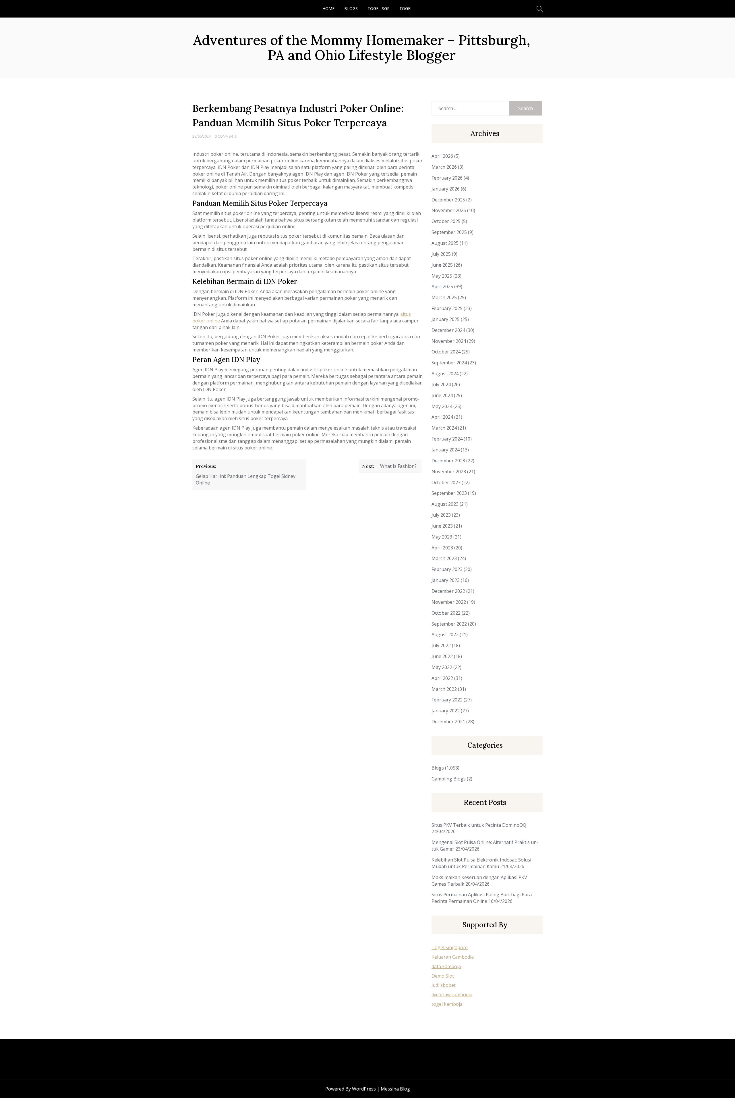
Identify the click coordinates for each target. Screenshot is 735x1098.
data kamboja (446, 966)
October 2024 (446, 352)
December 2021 (448, 721)
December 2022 (448, 591)
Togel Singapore (450, 947)
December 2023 (448, 460)
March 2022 (444, 689)
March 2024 (444, 428)
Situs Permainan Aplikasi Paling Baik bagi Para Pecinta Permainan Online (482, 897)
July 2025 (441, 254)
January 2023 (446, 580)
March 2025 (444, 297)
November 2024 (449, 341)
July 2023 (441, 515)
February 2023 (447, 569)
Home (328, 8)
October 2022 (446, 613)
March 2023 (444, 558)
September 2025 (449, 232)
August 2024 (445, 373)
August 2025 (445, 243)
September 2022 (449, 624)
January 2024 (446, 450)
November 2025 (449, 210)
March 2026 (444, 167)
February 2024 (447, 439)
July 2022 (441, 645)
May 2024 (442, 406)
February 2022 (447, 700)
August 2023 (445, 504)
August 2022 (445, 634)
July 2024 (441, 384)
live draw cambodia (452, 994)
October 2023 (446, 482)
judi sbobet (444, 985)
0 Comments (226, 136)
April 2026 (442, 156)
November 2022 (449, 602)
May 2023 (442, 537)
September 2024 (449, 362)
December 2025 (448, 200)
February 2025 (447, 308)
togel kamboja (447, 1004)
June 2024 (442, 395)
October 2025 (446, 221)
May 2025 (442, 276)
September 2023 (449, 493)
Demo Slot (443, 976)
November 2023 (449, 471)
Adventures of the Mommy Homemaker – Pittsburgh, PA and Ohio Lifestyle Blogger (361, 47)
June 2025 (442, 265)
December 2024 (448, 330)
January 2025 (446, 319)
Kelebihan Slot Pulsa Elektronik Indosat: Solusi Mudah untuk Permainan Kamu (481, 863)
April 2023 (442, 548)
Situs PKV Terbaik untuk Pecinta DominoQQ (479, 825)
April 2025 (442, 286)
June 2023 (442, 526)
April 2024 (442, 417)
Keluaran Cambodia (453, 957)
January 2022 (446, 710)
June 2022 (442, 656)
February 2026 (447, 178)
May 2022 (442, 667)
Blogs (351, 8)
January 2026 (446, 189)
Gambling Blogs (449, 779)
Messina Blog (395, 1089)
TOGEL (406, 8)
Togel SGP (379, 8)
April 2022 (442, 678)
